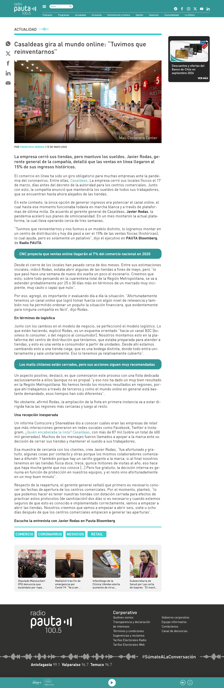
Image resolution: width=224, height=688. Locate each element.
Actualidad (80, 14)
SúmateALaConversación (169, 656)
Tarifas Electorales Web (129, 644)
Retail (97, 534)
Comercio (24, 534)
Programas (63, 14)
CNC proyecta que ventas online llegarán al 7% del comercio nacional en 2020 (84, 253)
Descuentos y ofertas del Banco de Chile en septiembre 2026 (188, 69)
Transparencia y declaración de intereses (131, 624)
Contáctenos (170, 626)
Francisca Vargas (32, 146)
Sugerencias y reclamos (128, 635)
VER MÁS (203, 78)
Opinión (139, 14)
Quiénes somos (123, 617)
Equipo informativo (174, 622)
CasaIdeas (79, 180)
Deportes (154, 14)
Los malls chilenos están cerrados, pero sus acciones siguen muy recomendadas (87, 364)
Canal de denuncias (174, 631)
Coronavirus (50, 534)
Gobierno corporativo (175, 617)
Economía (97, 14)
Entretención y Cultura (118, 14)
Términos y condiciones (128, 631)
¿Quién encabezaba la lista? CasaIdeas (57, 432)
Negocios (75, 534)
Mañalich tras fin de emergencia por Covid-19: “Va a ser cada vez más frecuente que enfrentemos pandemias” (67, 584)
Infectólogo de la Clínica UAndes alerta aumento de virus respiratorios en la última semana (106, 584)
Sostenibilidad (171, 14)
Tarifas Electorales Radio (129, 640)
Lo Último (190, 14)
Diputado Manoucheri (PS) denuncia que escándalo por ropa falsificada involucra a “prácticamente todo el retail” (31, 584)
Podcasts (47, 14)
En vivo (48, 681)
